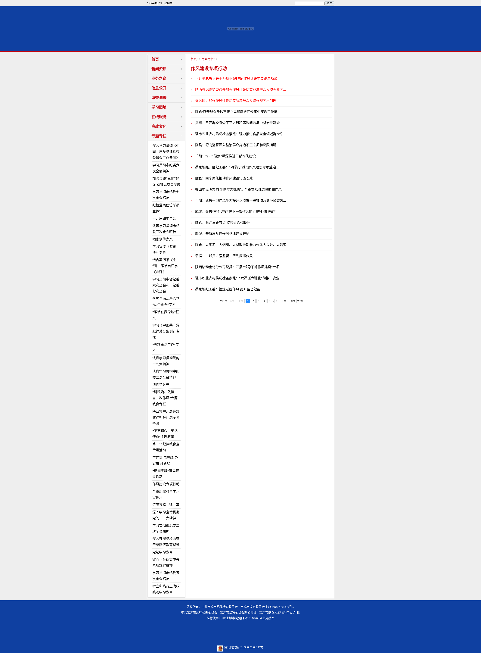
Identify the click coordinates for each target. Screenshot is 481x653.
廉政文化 (158, 126)
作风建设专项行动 (165, 484)
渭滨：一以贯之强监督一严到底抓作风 (224, 256)
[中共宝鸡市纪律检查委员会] (240, 50)
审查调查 (158, 98)
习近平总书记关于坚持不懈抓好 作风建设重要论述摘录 (236, 78)
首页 (155, 59)
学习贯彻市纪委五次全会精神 (165, 576)
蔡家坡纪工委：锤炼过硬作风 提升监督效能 (227, 289)
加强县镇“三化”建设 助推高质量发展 (166, 181)
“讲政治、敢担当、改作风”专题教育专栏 (165, 398)
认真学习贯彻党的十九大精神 (165, 361)
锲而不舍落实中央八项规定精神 (165, 562)
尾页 (292, 301)
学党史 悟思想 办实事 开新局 (165, 460)
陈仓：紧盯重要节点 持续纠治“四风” (222, 223)
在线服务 (158, 117)
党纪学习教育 (162, 552)
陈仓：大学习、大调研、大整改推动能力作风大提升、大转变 (241, 245)
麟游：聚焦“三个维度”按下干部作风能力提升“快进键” (235, 212)
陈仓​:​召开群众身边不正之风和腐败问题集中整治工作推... (237, 112)
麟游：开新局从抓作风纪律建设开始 (222, 234)
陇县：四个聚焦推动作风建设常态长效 (224, 178)
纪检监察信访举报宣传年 (165, 208)
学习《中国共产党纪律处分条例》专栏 (165, 331)
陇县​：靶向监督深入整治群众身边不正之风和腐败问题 (235, 145)
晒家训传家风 (162, 239)
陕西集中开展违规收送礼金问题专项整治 (165, 417)
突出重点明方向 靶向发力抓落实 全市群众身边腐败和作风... (239, 189)
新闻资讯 (158, 69)
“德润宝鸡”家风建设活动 (165, 474)
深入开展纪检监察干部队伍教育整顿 (165, 542)
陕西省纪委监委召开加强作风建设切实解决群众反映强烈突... (240, 90)
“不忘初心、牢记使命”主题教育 (165, 434)
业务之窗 (158, 79)
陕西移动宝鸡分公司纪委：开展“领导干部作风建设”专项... (238, 267)
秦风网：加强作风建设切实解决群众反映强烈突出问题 (235, 101)
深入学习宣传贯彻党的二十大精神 (165, 515)
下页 (284, 301)
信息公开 (158, 88)
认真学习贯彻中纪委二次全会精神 (165, 374)
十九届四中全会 (164, 218)
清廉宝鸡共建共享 (165, 505)
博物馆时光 (160, 385)
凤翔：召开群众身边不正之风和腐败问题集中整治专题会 (237, 123)
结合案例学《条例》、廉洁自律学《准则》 (165, 266)
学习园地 (158, 107)
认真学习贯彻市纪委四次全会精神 (165, 229)
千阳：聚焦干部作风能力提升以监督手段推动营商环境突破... (240, 200)
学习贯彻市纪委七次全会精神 (165, 195)
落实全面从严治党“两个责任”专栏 (165, 302)
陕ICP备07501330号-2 (280, 606)
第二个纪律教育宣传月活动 (165, 447)
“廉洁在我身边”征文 (165, 315)
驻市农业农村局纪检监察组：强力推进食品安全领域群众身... (240, 134)
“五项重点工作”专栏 (165, 348)
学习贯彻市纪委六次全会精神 (165, 168)
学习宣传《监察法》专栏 (164, 250)
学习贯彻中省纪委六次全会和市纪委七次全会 (165, 285)
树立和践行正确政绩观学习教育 (165, 589)
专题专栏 (158, 136)
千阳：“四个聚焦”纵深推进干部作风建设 (225, 156)
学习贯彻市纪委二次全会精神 (165, 528)
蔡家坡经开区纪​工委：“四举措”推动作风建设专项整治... (237, 167)
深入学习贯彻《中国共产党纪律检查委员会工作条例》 (165, 152)
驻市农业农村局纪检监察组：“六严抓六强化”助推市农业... (238, 278)
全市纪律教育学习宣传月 (165, 494)
